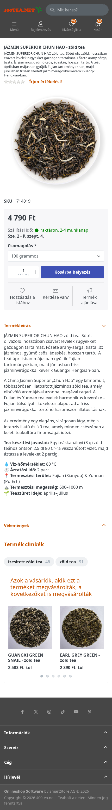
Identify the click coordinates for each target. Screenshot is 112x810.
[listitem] (56, 141)
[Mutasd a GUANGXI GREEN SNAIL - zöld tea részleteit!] (30, 627)
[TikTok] (63, 711)
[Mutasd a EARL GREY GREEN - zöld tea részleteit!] (82, 627)
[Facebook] (22, 711)
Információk (17, 733)
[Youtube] (76, 711)
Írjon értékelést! (46, 81)
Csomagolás (20, 245)
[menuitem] (29, 561)
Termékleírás (17, 325)
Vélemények (16, 525)
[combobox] (77, 10)
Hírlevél (12, 777)
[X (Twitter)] (36, 711)
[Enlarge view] (56, 141)
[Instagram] (49, 711)
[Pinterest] (89, 711)
